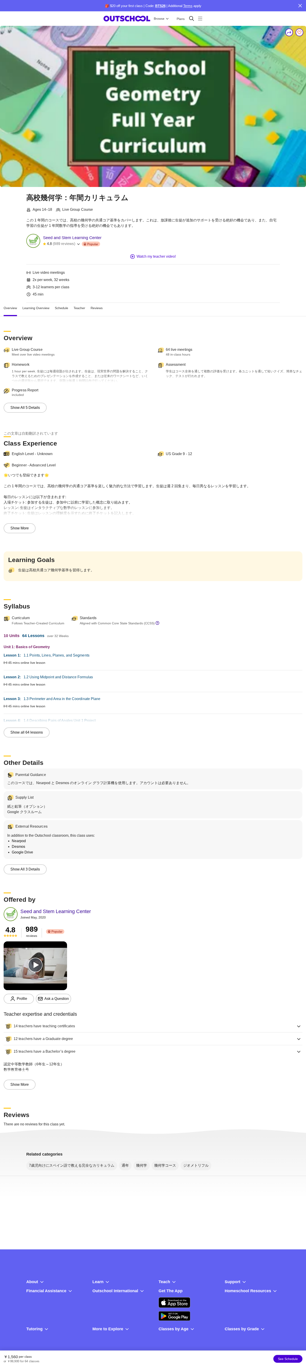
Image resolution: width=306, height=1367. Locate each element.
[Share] (289, 32)
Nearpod (19, 841)
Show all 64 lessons (26, 732)
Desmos (18, 846)
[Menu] (200, 18)
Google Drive (22, 852)
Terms (188, 6)
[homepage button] (127, 19)
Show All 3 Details (25, 869)
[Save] (299, 32)
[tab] (10, 308)
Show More (19, 528)
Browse (159, 18)
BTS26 (160, 6)
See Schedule (288, 1359)
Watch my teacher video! (156, 256)
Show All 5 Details (25, 408)
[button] (153, 1026)
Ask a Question (56, 999)
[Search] (191, 18)
